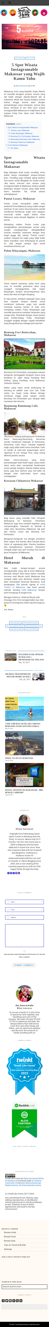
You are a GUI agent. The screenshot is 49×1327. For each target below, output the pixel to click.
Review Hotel (10, 1232)
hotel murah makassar (15, 622)
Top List (30, 58)
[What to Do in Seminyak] (24, 744)
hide (18, 124)
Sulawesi (19, 58)
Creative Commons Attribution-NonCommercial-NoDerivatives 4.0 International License (23, 1182)
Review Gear (9, 1241)
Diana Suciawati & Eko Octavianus (24, 1179)
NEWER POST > (39, 670)
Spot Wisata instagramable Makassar (15, 626)
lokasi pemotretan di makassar (30, 622)
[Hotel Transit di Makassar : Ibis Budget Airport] (24, 775)
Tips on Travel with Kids (15, 1245)
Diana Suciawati (20, 86)
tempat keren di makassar (16, 629)
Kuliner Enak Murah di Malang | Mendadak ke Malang (31, 657)
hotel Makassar (29, 590)
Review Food (9, 1236)
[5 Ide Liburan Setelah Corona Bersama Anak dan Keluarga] (24, 709)
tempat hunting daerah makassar (34, 626)
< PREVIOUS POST (10, 650)
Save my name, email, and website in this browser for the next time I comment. (24, 956)
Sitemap (8, 1249)
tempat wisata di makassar (31, 629)
